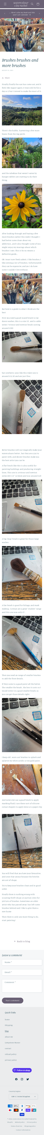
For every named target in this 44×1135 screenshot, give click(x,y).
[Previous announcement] (4, 13)
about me (9, 1037)
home (7, 1019)
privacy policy (11, 1060)
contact (8, 1048)
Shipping (9, 1025)
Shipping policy (29, 1126)
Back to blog (23, 941)
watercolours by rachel (20, 1119)
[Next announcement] (39, 13)
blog (7, 1031)
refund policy (10, 1054)
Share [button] (7, 78)
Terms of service (16, 1126)
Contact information (23, 1130)
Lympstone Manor (12, 1042)
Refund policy (20, 1122)
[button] (5, 4)
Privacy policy (32, 1122)
